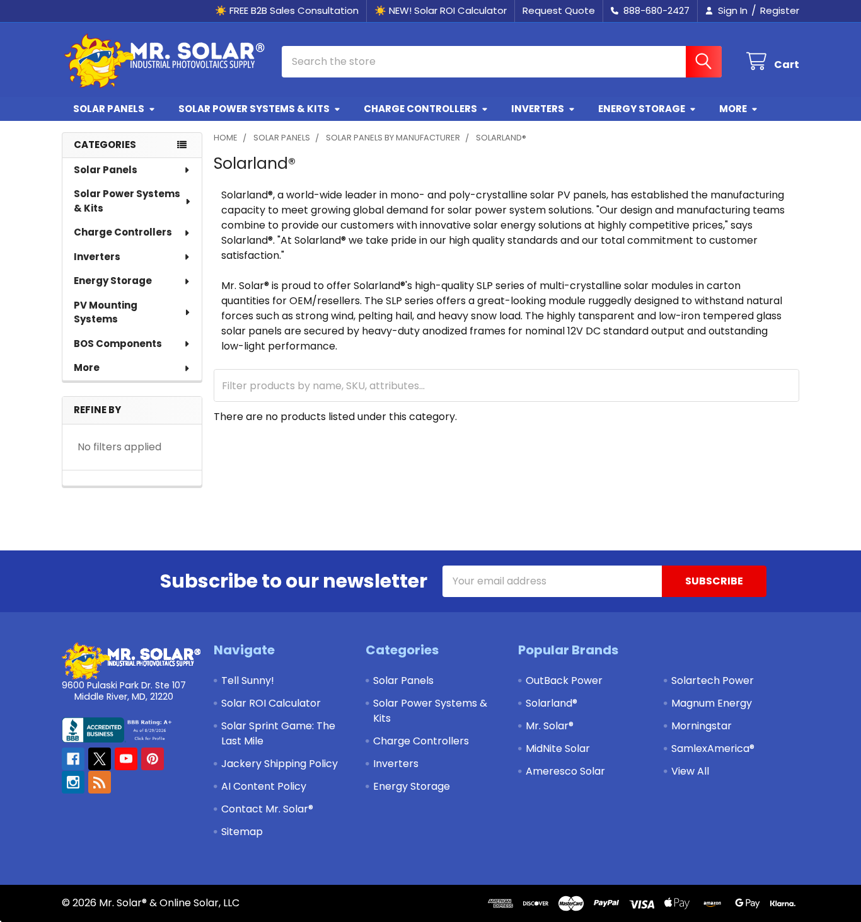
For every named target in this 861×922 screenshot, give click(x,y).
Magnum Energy (711, 703)
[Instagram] (73, 782)
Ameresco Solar (565, 771)
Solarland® (551, 703)
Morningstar (701, 726)
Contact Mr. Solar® (267, 809)
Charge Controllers (420, 108)
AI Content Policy (263, 786)
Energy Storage (641, 108)
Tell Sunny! (247, 680)
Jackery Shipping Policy (279, 763)
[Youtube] (126, 759)
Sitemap (242, 831)
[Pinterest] (152, 759)
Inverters (537, 108)
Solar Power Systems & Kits (254, 108)
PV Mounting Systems (105, 312)
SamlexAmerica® (712, 748)
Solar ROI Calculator (271, 703)
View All (690, 771)
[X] (99, 759)
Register (779, 10)
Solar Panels (108, 108)
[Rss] (99, 782)
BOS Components (118, 343)
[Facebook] (73, 759)
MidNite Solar (558, 748)
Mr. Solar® (550, 726)
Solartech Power (712, 680)
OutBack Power (564, 680)
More (733, 108)
